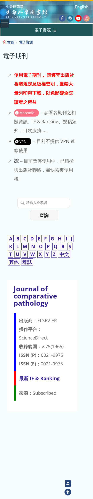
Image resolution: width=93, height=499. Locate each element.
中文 (64, 254)
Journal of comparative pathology (35, 296)
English (82, 7)
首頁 (10, 42)
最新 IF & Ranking (39, 378)
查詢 (44, 215)
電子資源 (26, 42)
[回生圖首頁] (32, 12)
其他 (14, 262)
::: (89, 41)
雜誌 (27, 262)
